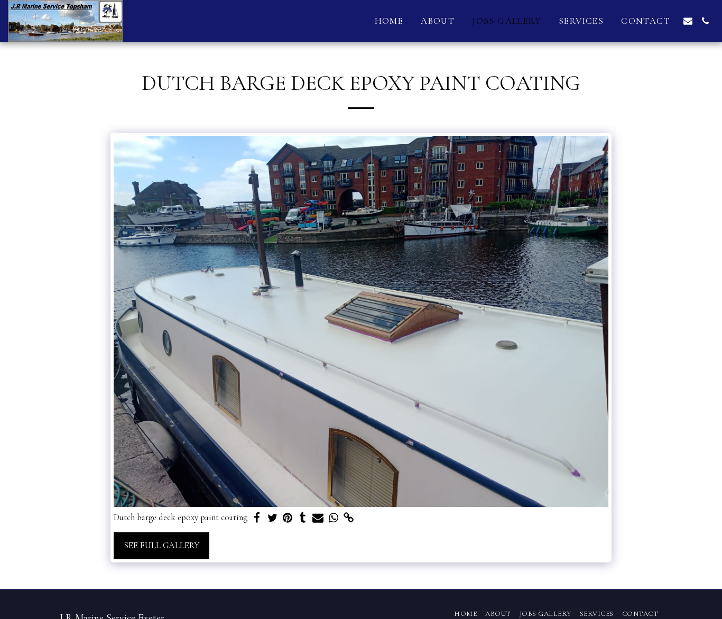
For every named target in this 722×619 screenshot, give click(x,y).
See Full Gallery (161, 545)
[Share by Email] (317, 518)
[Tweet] (272, 518)
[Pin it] (287, 518)
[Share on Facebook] (257, 518)
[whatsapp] (333, 518)
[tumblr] (302, 518)
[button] (688, 20)
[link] (348, 518)
